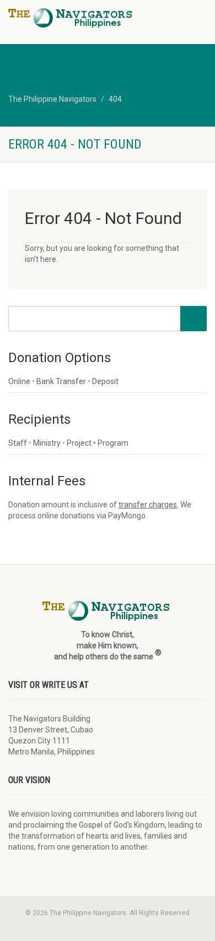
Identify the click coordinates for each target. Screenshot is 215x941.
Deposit (105, 381)
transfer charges (148, 504)
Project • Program (97, 443)
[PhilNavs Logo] (71, 18)
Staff (17, 443)
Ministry (47, 443)
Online (19, 381)
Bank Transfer (61, 381)
